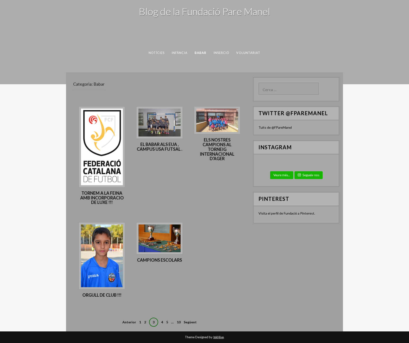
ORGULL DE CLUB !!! (101, 295)
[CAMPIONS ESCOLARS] (159, 238)
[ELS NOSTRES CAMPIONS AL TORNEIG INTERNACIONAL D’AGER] (217, 120)
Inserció (221, 53)
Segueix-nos (310, 175)
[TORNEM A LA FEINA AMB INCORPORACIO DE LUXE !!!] (102, 146)
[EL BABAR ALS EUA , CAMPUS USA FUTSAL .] (159, 122)
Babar (201, 53)
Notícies (157, 53)
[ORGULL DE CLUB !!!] (102, 255)
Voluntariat (248, 53)
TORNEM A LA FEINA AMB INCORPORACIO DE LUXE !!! (102, 197)
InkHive (218, 337)
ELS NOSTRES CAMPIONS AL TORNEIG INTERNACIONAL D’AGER (217, 149)
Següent (190, 322)
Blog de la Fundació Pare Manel (204, 11)
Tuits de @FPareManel (275, 127)
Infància (180, 53)
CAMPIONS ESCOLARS (159, 260)
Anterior (129, 322)
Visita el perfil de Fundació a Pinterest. (286, 213)
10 (179, 322)
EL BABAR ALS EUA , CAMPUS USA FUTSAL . (159, 147)
